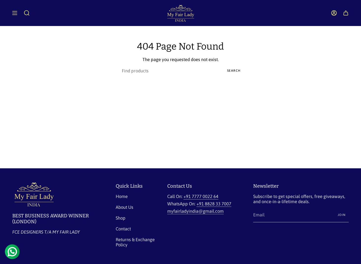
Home (122, 196)
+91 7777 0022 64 (200, 196)
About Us (124, 207)
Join (342, 215)
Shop (120, 218)
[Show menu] (14, 13)
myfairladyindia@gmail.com (195, 211)
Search (234, 70)
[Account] (334, 13)
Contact (123, 228)
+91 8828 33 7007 (213, 203)
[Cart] (346, 13)
